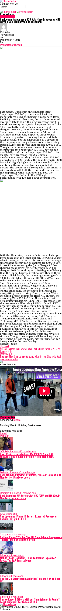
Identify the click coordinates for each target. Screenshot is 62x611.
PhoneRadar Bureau (11, 44)
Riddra (17, 419)
